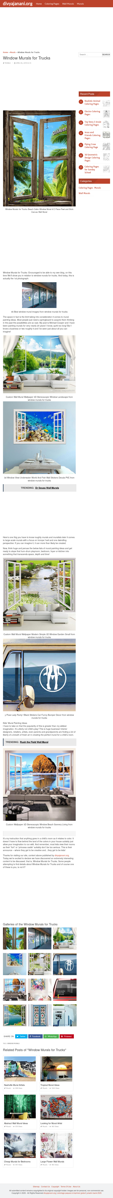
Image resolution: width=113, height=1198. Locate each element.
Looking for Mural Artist (51, 1123)
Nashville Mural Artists (14, 1084)
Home (39, 3)
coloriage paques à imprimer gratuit (71, 1193)
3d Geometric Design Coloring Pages (92, 157)
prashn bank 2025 (94, 1193)
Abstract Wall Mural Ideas (16, 1123)
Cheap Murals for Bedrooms (17, 1161)
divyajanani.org (17, 3)
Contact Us (45, 1186)
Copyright (55, 1186)
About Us (76, 1186)
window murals (13, 1043)
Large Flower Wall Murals (52, 1161)
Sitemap (36, 1186)
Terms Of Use (66, 1186)
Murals (80, 3)
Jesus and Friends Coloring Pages (92, 135)
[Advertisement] (56, 30)
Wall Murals (68, 3)
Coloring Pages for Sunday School (92, 169)
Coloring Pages (52, 3)
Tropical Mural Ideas (49, 1084)
